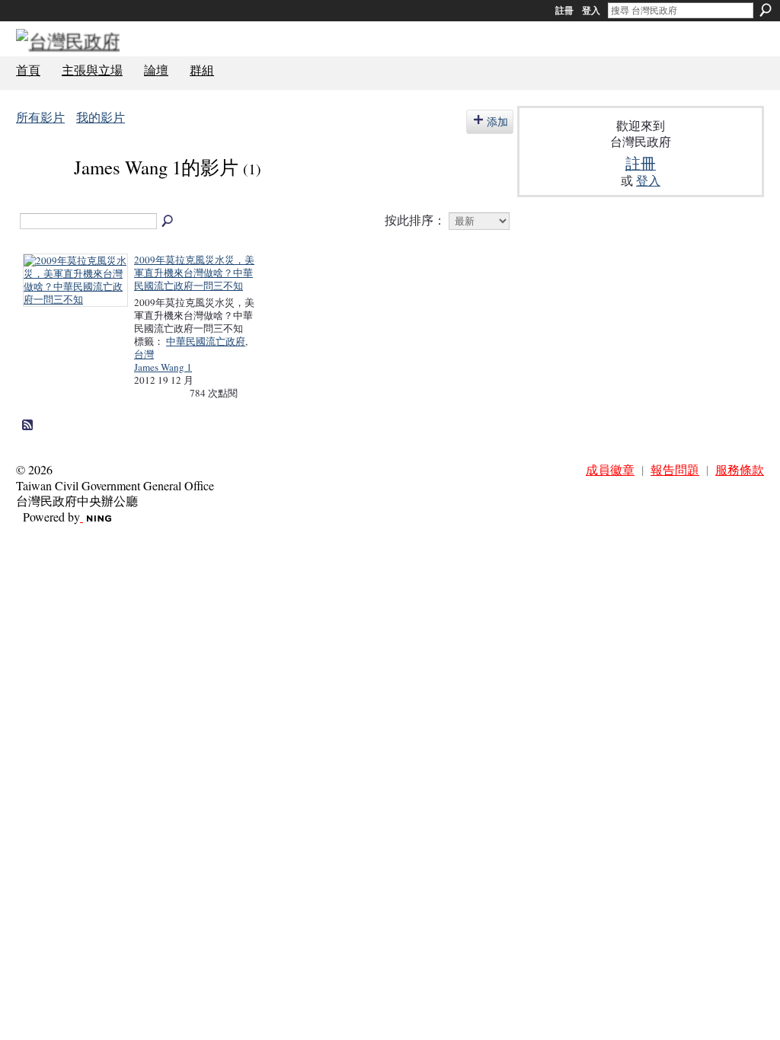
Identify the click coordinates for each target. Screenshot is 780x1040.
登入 (591, 10)
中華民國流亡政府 (205, 341)
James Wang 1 (163, 367)
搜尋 (765, 10)
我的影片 (100, 117)
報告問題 (675, 469)
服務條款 (739, 469)
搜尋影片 (168, 221)
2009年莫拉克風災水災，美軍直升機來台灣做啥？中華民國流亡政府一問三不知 (194, 272)
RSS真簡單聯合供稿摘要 (28, 425)
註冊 (564, 10)
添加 (497, 121)
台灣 (144, 354)
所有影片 (40, 117)
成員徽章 (610, 469)
